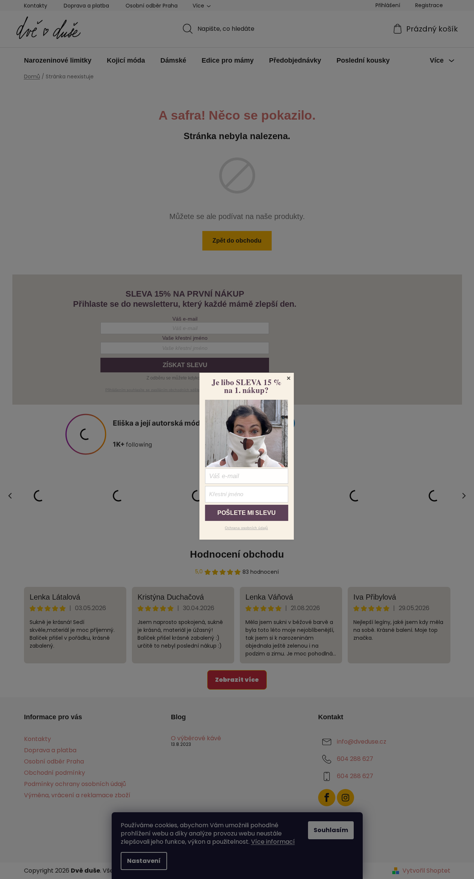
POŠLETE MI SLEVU (246, 513)
